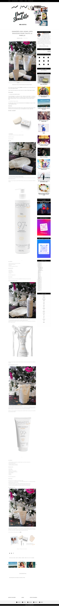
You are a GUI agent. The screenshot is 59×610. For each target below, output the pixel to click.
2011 (39, 289)
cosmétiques (22, 557)
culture (44, 306)
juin (38, 273)
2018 (39, 282)
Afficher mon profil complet (43, 46)
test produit (32, 557)
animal (44, 302)
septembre (40, 270)
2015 (39, 285)
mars (39, 276)
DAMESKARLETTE (46, 33)
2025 (39, 263)
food (43, 309)
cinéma (44, 305)
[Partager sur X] (9, 553)
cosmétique (19, 557)
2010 (39, 290)
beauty (12, 557)
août (39, 271)
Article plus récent (12, 597)
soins (29, 557)
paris (43, 317)
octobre (39, 269)
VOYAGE (44, 300)
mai (38, 274)
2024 (39, 264)
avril (39, 275)
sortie (44, 320)
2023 (39, 265)
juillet (39, 272)
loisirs (44, 314)
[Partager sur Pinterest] (11, 553)
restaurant (44, 319)
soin (27, 557)
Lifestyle (26, 557)
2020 (39, 280)
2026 (39, 262)
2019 (39, 281)
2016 (39, 284)
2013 (39, 287)
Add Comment (25, 38)
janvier (39, 278)
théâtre (44, 322)
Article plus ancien (33, 597)
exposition (44, 308)
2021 (39, 279)
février (39, 277)
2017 (39, 283)
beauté (10, 557)
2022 (39, 266)
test (30, 557)
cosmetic (14, 557)
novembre (40, 268)
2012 (39, 288)
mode (43, 316)
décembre (40, 267)
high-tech (44, 311)
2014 (39, 286)
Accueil (23, 597)
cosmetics (17, 557)
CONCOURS (44, 295)
